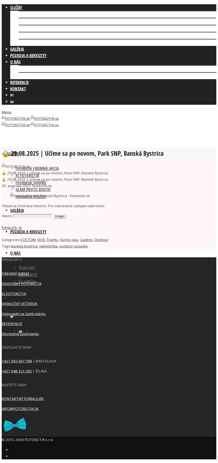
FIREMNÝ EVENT (15, 273)
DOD (41, 239)
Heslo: (7, 215)
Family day (69, 239)
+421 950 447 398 (17, 361)
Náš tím (25, 69)
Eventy (52, 239)
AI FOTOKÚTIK (30, 21)
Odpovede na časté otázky (24, 313)
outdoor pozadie (73, 246)
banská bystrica (24, 246)
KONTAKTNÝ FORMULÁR (23, 398)
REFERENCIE (12, 323)
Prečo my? (27, 267)
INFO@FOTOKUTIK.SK (20, 408)
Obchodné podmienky (20, 333)
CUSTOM (28, 239)
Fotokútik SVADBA (34, 28)
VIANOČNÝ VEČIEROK (19, 303)
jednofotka (48, 246)
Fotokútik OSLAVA (34, 42)
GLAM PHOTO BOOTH (36, 35)
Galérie (86, 239)
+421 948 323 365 (17, 371)
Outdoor (101, 239)
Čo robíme (27, 76)
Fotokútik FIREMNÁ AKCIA (40, 14)
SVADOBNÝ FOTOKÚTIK (22, 283)
